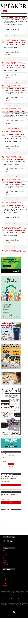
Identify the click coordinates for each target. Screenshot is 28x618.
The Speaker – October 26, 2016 (15, 65)
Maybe (4, 461)
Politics (2, 528)
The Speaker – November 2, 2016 (15, 42)
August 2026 (5, 550)
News (2, 524)
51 (17, 254)
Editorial (2, 518)
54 (23, 254)
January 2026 (5, 564)
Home (4, 571)
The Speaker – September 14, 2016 (16, 205)
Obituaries (3, 526)
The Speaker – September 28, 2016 (16, 159)
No (3, 459)
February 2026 (5, 562)
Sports (2, 530)
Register (8, 31)
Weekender (5, 575)
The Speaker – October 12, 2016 (15, 111)
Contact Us (5, 583)
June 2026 (5, 554)
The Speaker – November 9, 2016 (15, 17)
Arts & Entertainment (5, 512)
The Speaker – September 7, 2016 (16, 230)
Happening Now (4, 522)
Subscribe (5, 585)
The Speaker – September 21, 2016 (16, 182)
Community (3, 516)
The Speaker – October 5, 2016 (15, 134)
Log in (4, 11)
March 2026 (5, 560)
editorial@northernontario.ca (16, 39)
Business (3, 514)
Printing (4, 577)
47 (8, 254)
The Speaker (23, 40)
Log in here (17, 35)
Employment (3, 520)
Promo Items (5, 579)
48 (10, 254)
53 (21, 254)
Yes (3, 457)
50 (14, 254)
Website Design (6, 581)
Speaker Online (15, 40)
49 (12, 254)
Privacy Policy (7, 594)
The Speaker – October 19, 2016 (15, 88)
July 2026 (4, 552)
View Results (10, 466)
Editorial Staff (5, 39)
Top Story (3, 532)
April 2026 (4, 558)
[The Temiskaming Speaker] (14, 5)
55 (26, 254)
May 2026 (4, 556)
